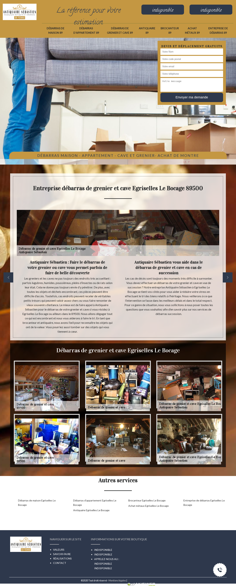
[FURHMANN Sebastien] (20, 7)
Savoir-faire (62, 554)
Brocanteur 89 (170, 30)
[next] (227, 277)
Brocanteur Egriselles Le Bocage (147, 500)
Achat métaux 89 (192, 30)
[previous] (8, 277)
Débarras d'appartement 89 (86, 30)
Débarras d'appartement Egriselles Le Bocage (94, 502)
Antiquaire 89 (147, 30)
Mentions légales (117, 580)
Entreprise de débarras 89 (218, 30)
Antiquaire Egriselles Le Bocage (91, 510)
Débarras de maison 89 (55, 30)
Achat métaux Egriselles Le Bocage (148, 505)
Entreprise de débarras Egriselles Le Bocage (204, 502)
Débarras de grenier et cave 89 (120, 30)
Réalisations (62, 558)
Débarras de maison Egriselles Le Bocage (37, 502)
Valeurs (58, 549)
